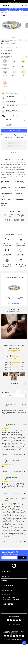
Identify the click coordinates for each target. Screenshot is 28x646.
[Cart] (23, 5)
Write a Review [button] (14, 383)
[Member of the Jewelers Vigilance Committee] (21, 632)
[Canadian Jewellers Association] (14, 634)
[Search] (20, 5)
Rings (6, 12)
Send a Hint (14, 152)
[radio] (5, 63)
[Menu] (26, 5)
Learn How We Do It (13, 303)
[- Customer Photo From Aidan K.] (5, 374)
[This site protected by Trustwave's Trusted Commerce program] (13, 632)
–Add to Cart (14, 130)
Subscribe (22, 557)
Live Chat (19, 609)
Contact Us (8, 609)
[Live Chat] (24, 643)
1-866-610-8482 (7, 604)
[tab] (11, 37)
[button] (22, 419)
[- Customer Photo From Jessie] (16, 374)
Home (2, 12)
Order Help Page (7, 590)
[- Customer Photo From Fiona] (14, 378)
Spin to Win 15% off (10, 10)
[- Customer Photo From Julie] (22, 374)
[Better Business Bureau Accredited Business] (5, 632)
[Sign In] (18, 5)
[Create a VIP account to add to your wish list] (25, 16)
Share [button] (5, 419)
